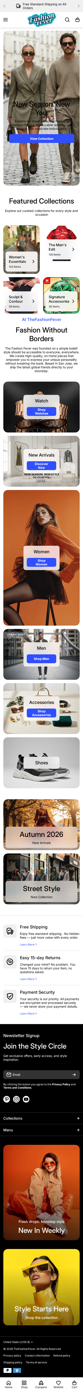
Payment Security (37, 992)
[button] (5, 6)
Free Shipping (34, 927)
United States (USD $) (16, 1342)
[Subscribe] (74, 1074)
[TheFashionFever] (41, 19)
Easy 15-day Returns (40, 957)
